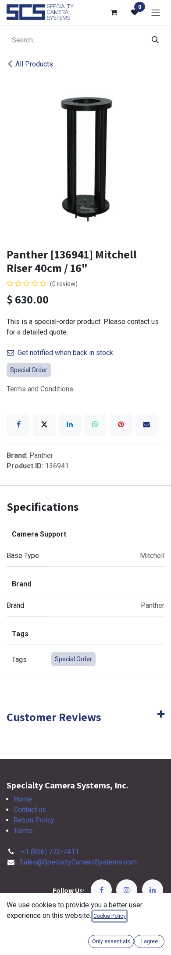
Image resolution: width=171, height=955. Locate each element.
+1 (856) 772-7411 (50, 851)
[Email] (146, 424)
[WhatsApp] (95, 424)
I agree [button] (149, 941)
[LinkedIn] (69, 424)
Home (23, 799)
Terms (23, 830)
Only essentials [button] (111, 941)
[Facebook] (18, 424)
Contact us (30, 809)
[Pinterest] (121, 424)
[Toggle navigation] (155, 12)
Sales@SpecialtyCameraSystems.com (78, 862)
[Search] (155, 40)
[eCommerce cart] (113, 12)
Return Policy (34, 820)
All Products (34, 64)
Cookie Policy (109, 916)
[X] (44, 424)
